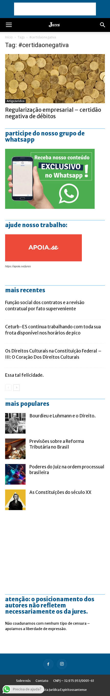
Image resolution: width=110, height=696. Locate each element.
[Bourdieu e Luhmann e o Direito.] (15, 423)
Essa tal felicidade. (24, 375)
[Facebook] (48, 664)
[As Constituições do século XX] (15, 499)
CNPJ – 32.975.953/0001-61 (73, 681)
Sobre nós (23, 681)
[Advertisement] (55, 9)
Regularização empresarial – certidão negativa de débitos (53, 113)
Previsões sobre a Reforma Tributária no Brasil (56, 444)
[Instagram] (62, 664)
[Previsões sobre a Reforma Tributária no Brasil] (15, 449)
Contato (42, 681)
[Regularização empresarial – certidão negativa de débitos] (55, 78)
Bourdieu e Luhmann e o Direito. (62, 416)
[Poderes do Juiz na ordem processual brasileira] (15, 474)
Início (9, 37)
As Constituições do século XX (60, 492)
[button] (103, 25)
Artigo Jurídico (15, 101)
